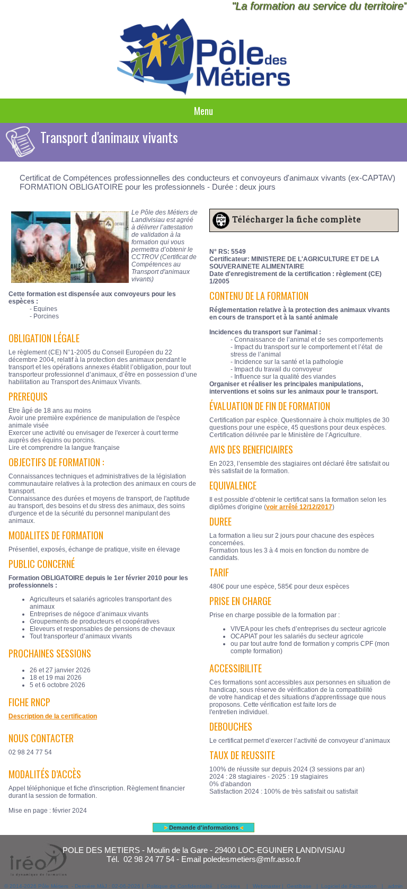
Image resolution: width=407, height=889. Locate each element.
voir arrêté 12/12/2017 (299, 507)
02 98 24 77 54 (148, 859)
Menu (203, 111)
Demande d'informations (203, 827)
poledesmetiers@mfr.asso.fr (252, 859)
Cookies (230, 886)
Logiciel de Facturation (349, 886)
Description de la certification (52, 716)
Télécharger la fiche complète (296, 219)
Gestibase (299, 886)
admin (395, 886)
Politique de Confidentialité (180, 886)
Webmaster (266, 886)
